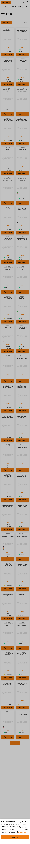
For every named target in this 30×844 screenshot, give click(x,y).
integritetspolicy (22, 832)
